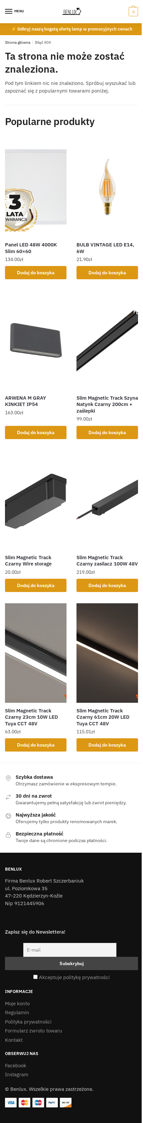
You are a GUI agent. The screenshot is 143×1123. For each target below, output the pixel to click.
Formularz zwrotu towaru (33, 1030)
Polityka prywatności (28, 1022)
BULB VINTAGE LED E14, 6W (105, 247)
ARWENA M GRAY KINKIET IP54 (25, 401)
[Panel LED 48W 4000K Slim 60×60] (36, 187)
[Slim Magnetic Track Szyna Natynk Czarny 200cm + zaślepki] (107, 340)
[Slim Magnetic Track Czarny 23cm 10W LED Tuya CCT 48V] (36, 653)
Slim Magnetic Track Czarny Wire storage (28, 560)
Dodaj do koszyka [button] (36, 273)
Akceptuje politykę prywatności (74, 977)
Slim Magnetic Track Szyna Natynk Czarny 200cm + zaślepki (107, 404)
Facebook (15, 1065)
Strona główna (17, 42)
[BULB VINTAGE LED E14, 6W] (107, 187)
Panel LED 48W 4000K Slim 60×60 (31, 247)
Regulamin (17, 1012)
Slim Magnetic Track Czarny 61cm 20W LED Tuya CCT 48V (102, 717)
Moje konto (17, 1003)
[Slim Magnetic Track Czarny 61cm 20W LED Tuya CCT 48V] (107, 653)
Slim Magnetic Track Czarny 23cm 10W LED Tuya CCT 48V (31, 717)
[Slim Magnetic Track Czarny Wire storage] (36, 500)
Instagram (16, 1074)
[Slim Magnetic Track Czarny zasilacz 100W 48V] (107, 500)
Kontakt (14, 1040)
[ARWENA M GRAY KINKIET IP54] (36, 340)
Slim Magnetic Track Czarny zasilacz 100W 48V (107, 560)
